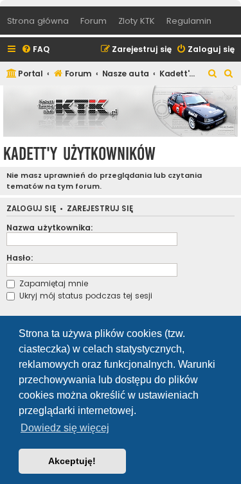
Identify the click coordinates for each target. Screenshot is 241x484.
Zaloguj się (31, 209)
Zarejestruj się (100, 209)
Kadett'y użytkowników (79, 154)
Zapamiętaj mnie (52, 283)
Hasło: (19, 257)
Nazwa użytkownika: (49, 227)
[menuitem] (35, 49)
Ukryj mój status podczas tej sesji (84, 295)
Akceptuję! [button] (72, 461)
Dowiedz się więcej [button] (65, 427)
